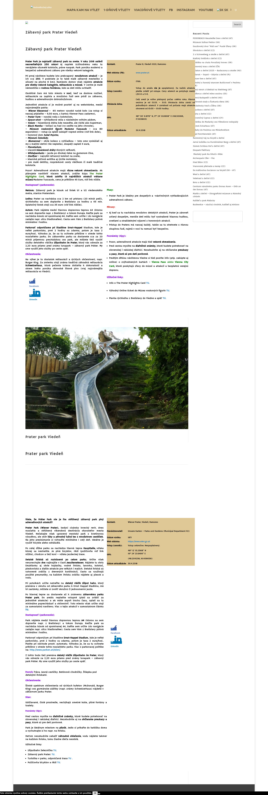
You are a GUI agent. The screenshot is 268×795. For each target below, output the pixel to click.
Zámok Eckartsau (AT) (204, 126)
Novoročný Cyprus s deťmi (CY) (208, 118)
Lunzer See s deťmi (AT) (204, 78)
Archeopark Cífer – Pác (204, 158)
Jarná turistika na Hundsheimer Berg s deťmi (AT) (217, 142)
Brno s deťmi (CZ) (201, 182)
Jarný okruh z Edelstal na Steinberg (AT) (212, 89)
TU (54, 750)
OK (95, 793)
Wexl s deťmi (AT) (201, 174)
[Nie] (99, 793)
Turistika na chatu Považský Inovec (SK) (212, 62)
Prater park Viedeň (42, 437)
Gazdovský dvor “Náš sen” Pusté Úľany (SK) (214, 46)
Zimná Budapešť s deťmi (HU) (207, 97)
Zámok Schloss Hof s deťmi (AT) (208, 146)
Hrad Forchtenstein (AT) (204, 134)
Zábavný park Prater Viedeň (51, 32)
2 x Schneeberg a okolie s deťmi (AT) (211, 54)
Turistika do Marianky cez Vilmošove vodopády (215, 122)
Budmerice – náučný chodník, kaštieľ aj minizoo (216, 204)
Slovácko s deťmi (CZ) (204, 50)
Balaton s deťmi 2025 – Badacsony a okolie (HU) (217, 70)
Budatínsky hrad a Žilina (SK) (207, 106)
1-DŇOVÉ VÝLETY (116, 10)
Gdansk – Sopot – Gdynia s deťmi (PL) (211, 74)
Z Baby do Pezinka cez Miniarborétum (211, 130)
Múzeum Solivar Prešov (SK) (206, 42)
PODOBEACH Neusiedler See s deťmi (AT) (213, 38)
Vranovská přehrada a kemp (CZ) (209, 166)
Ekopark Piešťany (201, 150)
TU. (53, 754)
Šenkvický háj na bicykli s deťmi (208, 138)
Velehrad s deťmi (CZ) (203, 178)
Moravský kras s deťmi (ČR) (206, 66)
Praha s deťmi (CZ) (202, 114)
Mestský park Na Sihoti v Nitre (208, 154)
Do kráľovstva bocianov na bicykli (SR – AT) (214, 170)
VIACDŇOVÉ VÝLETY (149, 10)
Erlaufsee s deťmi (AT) (204, 110)
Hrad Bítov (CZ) (200, 162)
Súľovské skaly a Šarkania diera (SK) (211, 102)
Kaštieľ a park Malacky (204, 200)
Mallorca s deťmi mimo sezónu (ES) (210, 93)
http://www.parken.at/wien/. (45, 649)
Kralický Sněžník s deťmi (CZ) (207, 58)
